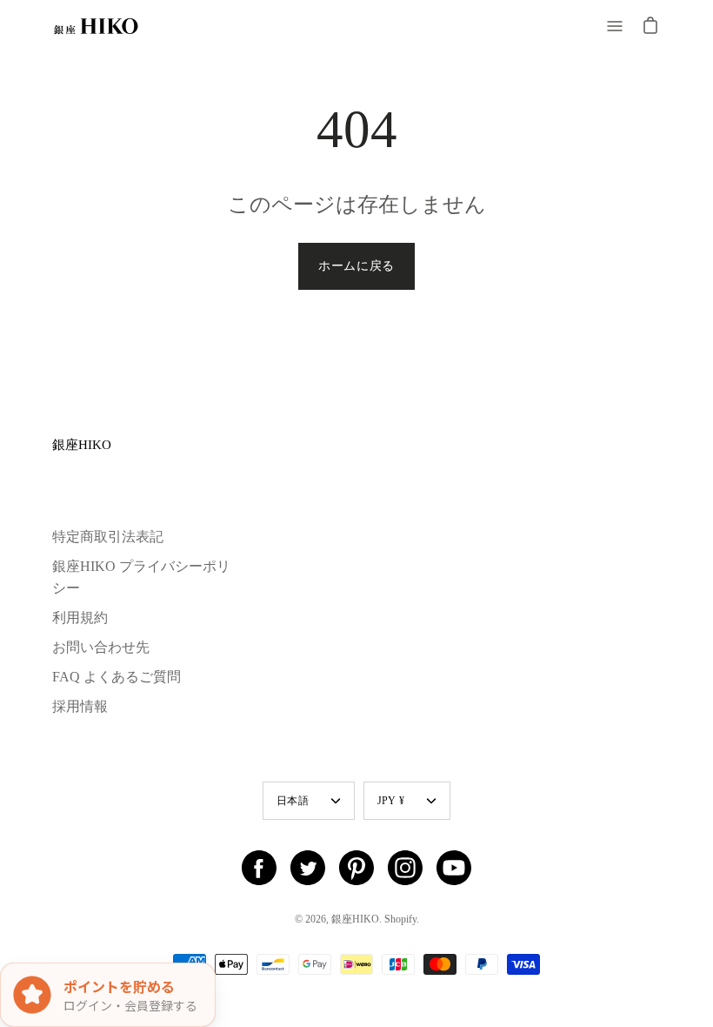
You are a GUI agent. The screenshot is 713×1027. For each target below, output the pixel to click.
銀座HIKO (81, 444)
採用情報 (80, 706)
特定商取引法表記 (107, 536)
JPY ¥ (390, 801)
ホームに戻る (356, 265)
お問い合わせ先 (101, 647)
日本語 (293, 801)
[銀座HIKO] (95, 26)
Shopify (400, 919)
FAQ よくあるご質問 (116, 676)
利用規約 (80, 617)
